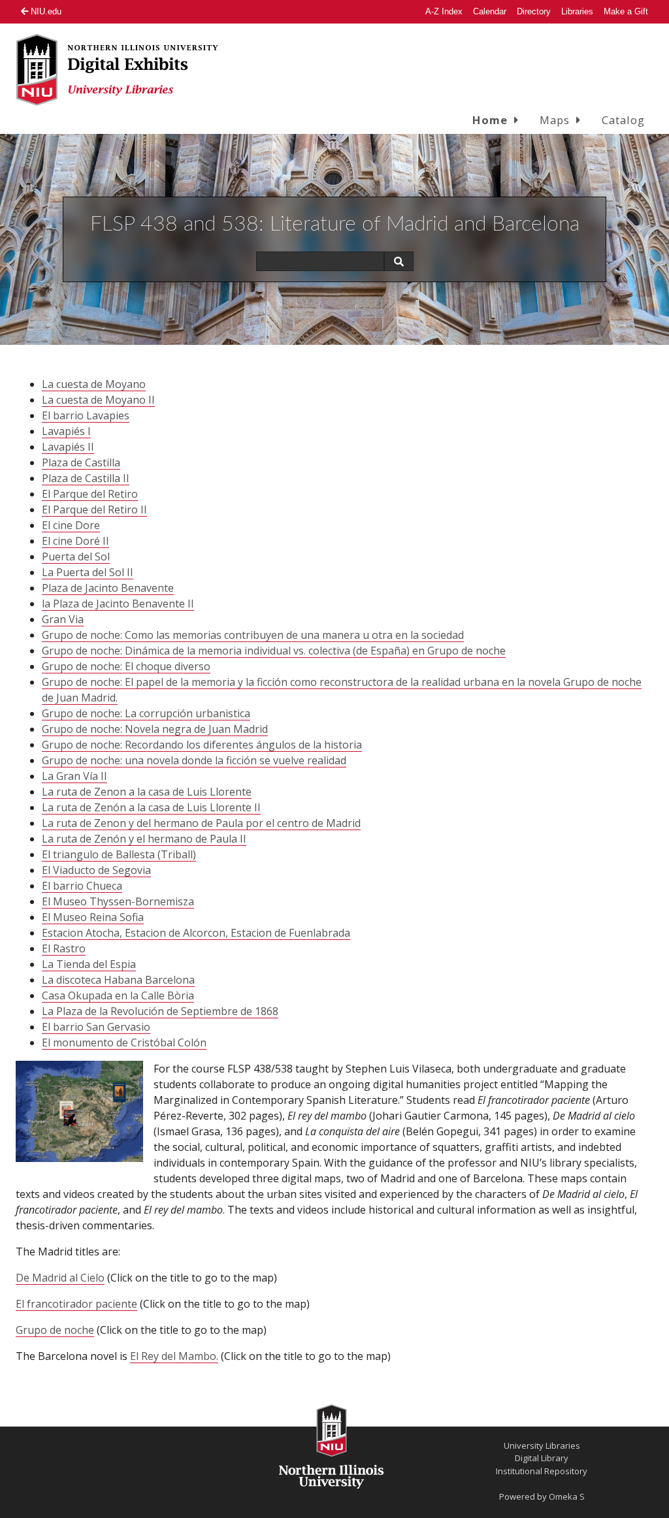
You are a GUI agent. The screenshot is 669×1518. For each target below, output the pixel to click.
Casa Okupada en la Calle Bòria (118, 995)
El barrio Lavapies (85, 415)
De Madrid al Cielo (60, 1277)
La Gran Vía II (74, 776)
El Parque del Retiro (90, 494)
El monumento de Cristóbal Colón (124, 1042)
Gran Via (63, 619)
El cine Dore (71, 525)
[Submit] (399, 261)
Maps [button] (555, 119)
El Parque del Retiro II (94, 509)
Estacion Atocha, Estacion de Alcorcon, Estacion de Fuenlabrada (196, 933)
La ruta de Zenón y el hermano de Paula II (144, 839)
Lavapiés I (66, 431)
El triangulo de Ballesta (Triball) (119, 854)
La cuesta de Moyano (94, 384)
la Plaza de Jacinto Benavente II (118, 603)
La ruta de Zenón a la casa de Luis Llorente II (151, 807)
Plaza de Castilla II (85, 478)
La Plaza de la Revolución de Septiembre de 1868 (160, 1011)
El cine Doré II (75, 541)
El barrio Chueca (82, 886)
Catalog (623, 119)
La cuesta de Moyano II (98, 400)
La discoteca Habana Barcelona (118, 980)
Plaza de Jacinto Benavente (108, 588)
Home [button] (490, 119)
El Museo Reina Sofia (93, 917)
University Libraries (542, 1445)
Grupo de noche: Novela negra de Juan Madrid (155, 729)
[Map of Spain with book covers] (79, 1111)
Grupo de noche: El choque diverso (126, 666)
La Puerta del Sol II (87, 572)
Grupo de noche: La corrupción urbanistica (146, 713)
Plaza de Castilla (81, 462)
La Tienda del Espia (89, 964)
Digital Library (541, 1458)
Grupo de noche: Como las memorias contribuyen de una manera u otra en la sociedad (253, 635)
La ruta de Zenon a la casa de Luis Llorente (147, 791)
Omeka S (567, 1496)
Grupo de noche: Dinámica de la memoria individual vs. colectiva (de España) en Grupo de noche (274, 650)
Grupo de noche (55, 1330)
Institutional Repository (541, 1471)
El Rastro (64, 948)
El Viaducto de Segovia (96, 870)
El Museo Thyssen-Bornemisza (118, 901)
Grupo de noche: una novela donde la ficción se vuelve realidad (194, 760)
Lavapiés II (68, 447)
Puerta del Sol (76, 556)
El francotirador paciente (76, 1304)
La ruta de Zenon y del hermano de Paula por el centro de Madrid (201, 823)
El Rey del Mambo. (174, 1356)
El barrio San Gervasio (96, 1027)
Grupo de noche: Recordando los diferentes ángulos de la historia (202, 744)
